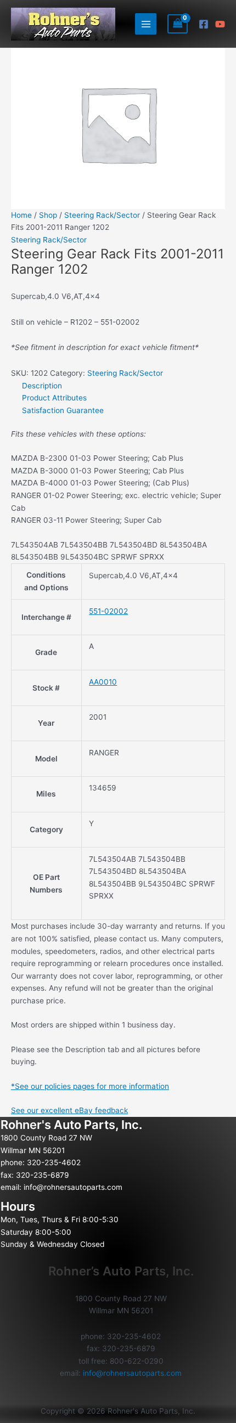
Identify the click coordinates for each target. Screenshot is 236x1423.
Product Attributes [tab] (54, 397)
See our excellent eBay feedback (69, 1110)
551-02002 (108, 611)
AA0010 (103, 681)
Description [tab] (42, 385)
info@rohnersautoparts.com (73, 1187)
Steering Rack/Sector (102, 215)
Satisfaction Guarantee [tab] (63, 410)
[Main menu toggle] (145, 24)
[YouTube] (220, 24)
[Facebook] (204, 24)
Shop (48, 215)
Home (21, 215)
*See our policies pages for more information (90, 1086)
